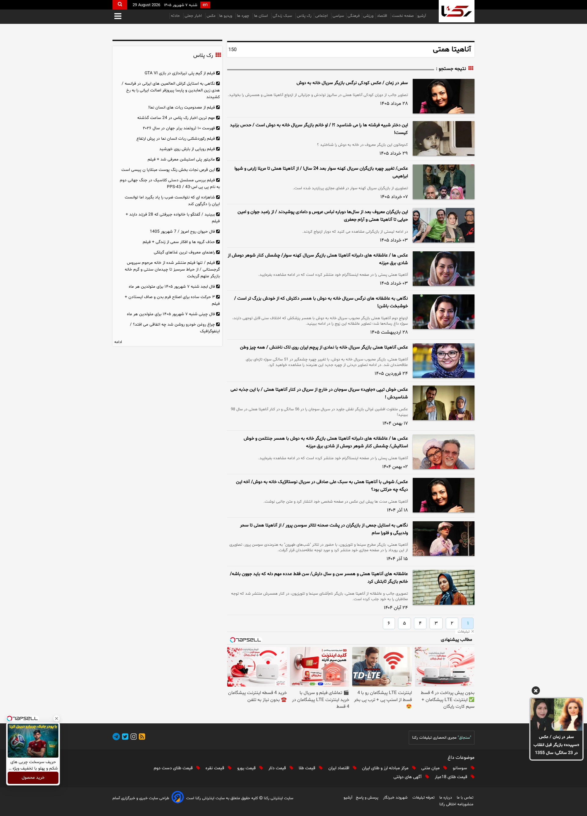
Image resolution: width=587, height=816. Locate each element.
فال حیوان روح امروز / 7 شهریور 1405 (182, 231)
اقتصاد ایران (339, 768)
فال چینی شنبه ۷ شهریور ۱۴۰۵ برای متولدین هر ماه (171, 314)
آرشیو (421, 16)
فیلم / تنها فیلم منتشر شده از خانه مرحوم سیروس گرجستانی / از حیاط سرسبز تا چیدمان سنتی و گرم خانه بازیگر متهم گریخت (172, 269)
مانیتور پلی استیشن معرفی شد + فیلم (181, 159)
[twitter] (124, 738)
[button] (118, 16)
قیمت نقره (215, 768)
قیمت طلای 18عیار (451, 777)
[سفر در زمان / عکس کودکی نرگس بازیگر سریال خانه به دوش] (443, 96)
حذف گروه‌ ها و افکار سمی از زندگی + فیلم (179, 242)
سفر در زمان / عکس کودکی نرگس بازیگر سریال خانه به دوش (352, 83)
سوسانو (460, 768)
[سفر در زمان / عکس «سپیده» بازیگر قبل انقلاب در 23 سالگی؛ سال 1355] (556, 714)
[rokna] (456, 11)
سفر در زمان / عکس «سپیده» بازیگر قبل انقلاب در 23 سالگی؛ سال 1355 (556, 745)
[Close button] (57, 718)
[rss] (141, 738)
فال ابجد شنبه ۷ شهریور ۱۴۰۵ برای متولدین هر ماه (172, 287)
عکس (211, 16)
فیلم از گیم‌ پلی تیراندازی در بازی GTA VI (180, 73)
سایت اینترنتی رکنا (278, 798)
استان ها (261, 16)
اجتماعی (322, 16)
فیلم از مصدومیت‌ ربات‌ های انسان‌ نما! (181, 107)
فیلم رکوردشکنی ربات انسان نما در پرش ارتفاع (175, 139)
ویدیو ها (226, 16)
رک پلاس (304, 16)
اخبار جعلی (194, 16)
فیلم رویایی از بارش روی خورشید (187, 149)
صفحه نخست (403, 16)
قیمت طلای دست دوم (174, 768)
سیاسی (338, 16)
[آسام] (178, 798)
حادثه (176, 16)
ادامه (118, 342)
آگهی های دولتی (408, 777)
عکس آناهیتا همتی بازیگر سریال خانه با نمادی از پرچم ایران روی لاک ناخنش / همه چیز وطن (324, 347)
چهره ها (243, 16)
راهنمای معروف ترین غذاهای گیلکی (184, 252)
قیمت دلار (277, 768)
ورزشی (368, 16)
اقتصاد (382, 16)
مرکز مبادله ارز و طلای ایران (386, 768)
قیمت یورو (247, 768)
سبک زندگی (283, 16)
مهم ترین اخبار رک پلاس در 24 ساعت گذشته (176, 118)
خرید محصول (33, 778)
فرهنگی (354, 16)
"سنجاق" (464, 737)
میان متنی (431, 768)
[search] (120, 4)
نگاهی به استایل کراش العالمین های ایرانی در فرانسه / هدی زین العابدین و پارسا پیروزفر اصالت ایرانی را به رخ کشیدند (171, 90)
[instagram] (132, 738)
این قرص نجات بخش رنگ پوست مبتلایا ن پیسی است (168, 170)
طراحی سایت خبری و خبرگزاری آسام (141, 798)
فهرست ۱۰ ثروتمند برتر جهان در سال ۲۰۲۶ (179, 128)
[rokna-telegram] (116, 738)
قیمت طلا (307, 768)
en (205, 5)
